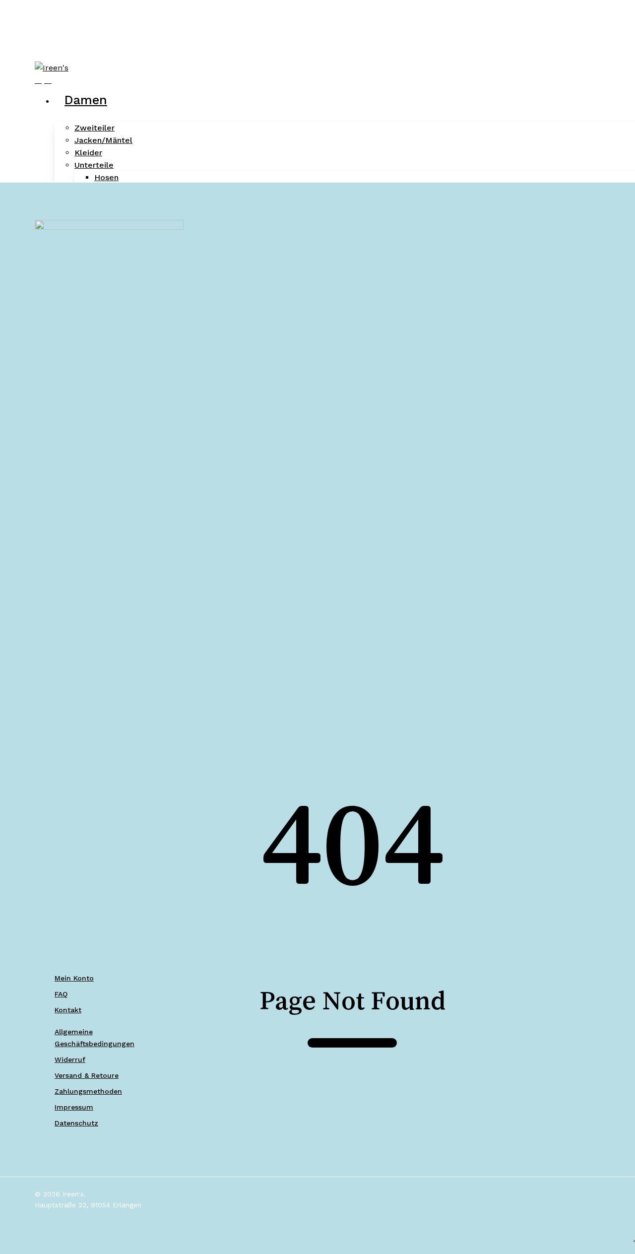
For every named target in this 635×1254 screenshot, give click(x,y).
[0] (48, 80)
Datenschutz (76, 1123)
